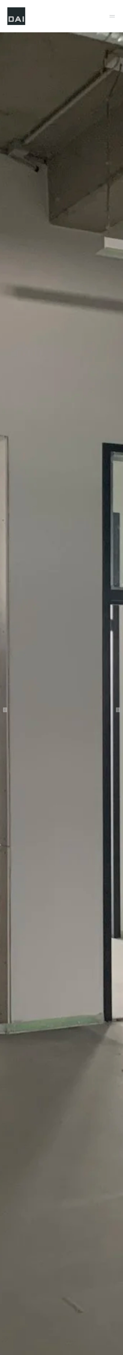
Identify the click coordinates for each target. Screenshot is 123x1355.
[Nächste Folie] (118, 709)
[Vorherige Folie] (5, 709)
